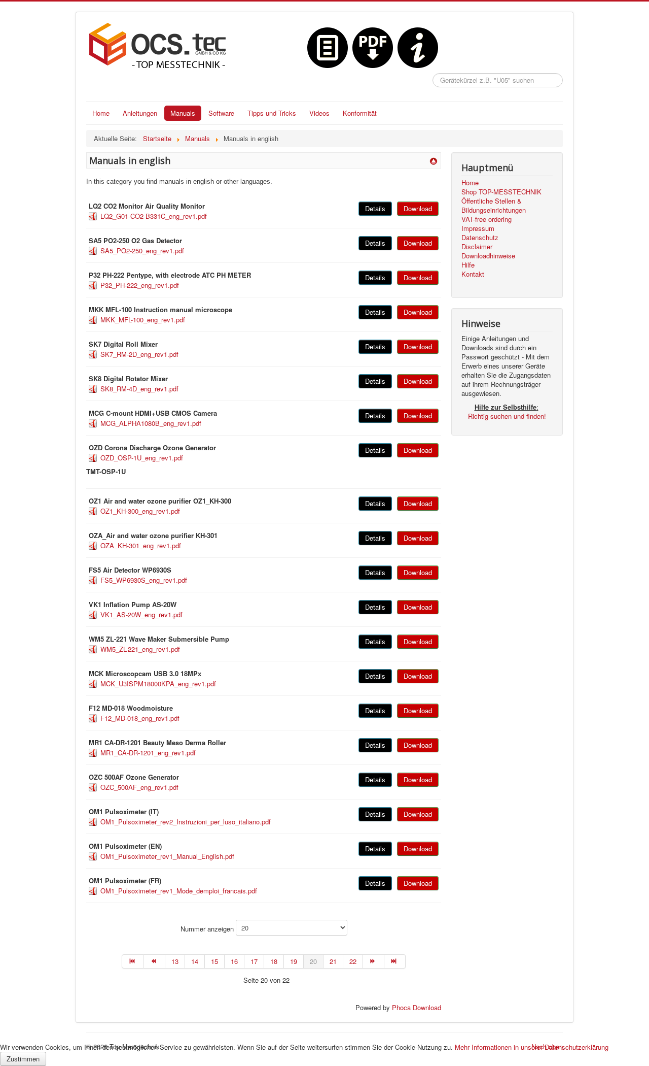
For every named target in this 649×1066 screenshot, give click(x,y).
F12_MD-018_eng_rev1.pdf (139, 718)
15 (214, 961)
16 (234, 961)
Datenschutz (479, 237)
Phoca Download (416, 1007)
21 (333, 961)
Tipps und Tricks (271, 113)
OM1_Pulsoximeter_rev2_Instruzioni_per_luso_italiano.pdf (185, 821)
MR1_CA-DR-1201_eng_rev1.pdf (148, 752)
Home (101, 113)
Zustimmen (23, 1058)
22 (352, 961)
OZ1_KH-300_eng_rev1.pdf (140, 511)
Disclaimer (476, 246)
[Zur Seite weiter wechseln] (373, 961)
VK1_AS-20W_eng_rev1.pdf (141, 614)
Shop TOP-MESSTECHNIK (501, 191)
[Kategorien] (433, 160)
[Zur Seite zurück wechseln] (154, 961)
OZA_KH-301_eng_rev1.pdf (140, 545)
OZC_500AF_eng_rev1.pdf (139, 787)
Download (418, 208)
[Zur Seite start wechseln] (132, 961)
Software (221, 113)
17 (254, 961)
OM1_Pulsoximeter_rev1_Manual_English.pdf (167, 856)
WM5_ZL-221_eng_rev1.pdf (140, 649)
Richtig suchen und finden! (507, 416)
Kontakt (472, 274)
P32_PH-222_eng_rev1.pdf (139, 285)
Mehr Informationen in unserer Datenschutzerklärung (531, 1047)
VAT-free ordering (486, 219)
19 (293, 961)
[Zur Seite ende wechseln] (395, 961)
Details (375, 208)
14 (194, 961)
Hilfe (468, 265)
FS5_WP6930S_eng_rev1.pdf (143, 580)
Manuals (182, 113)
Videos (319, 113)
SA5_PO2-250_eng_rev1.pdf (142, 250)
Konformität (360, 113)
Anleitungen (140, 113)
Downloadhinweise (488, 255)
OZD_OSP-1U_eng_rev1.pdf (141, 457)
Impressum (477, 228)
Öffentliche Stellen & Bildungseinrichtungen (493, 205)
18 (273, 961)
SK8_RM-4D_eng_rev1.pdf (139, 388)
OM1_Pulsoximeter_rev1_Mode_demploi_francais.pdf (178, 890)
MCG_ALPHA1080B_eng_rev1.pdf (150, 423)
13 (174, 961)
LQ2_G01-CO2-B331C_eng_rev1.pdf (153, 216)
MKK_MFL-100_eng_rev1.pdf (142, 319)
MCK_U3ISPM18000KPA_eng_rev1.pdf (158, 683)
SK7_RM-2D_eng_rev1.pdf (139, 354)
